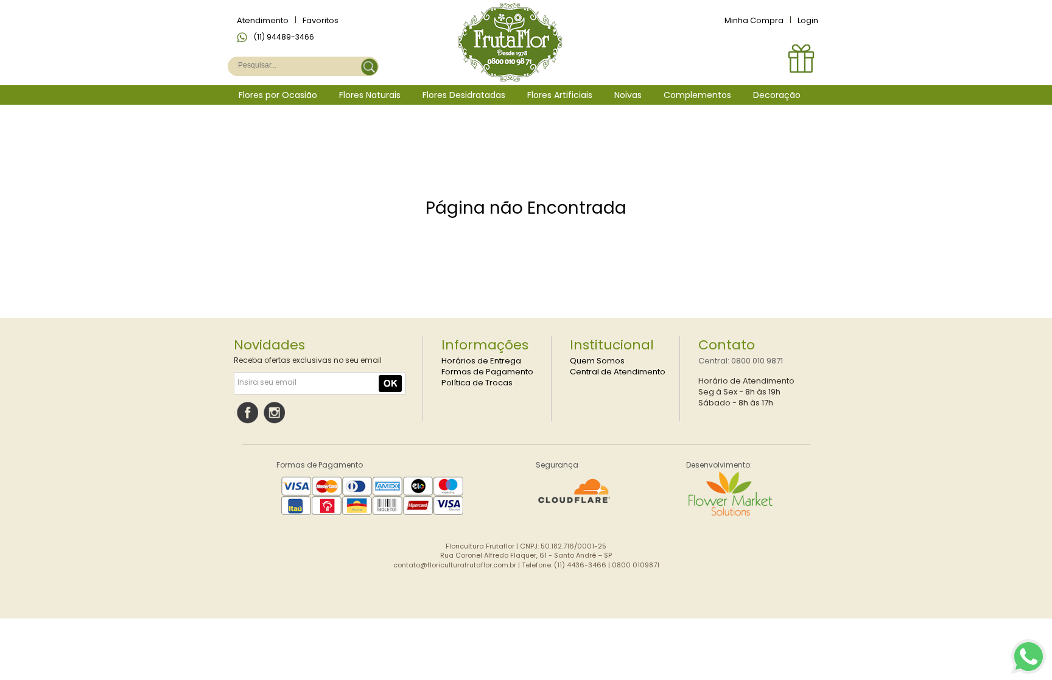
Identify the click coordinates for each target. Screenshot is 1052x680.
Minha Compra (754, 20)
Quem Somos (597, 360)
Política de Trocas (477, 382)
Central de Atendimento (617, 371)
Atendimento (263, 20)
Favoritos (320, 20)
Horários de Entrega (481, 360)
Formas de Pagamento (487, 371)
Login (808, 20)
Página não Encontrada (526, 208)
